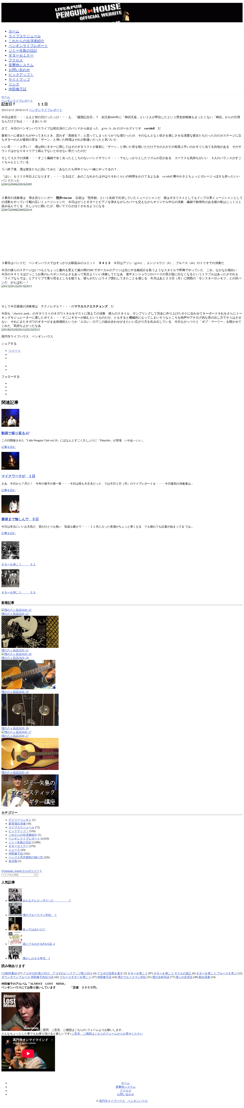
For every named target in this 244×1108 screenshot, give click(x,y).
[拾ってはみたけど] (15, 929)
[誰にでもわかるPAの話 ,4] (15, 943)
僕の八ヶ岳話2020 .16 (15, 772)
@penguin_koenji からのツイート (21, 870)
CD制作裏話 (9, 973)
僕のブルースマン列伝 (132, 977)
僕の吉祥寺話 (160, 977)
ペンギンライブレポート (28, 46)
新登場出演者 (17, 823)
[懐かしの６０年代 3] (15, 958)
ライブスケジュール (25, 36)
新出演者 (204, 977)
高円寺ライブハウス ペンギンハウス (123, 1100)
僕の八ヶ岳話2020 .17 (15, 735)
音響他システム (21, 65)
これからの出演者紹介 (26, 41)
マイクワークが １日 (18, 476)
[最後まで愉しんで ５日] (10, 511)
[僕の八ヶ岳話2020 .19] (28, 688)
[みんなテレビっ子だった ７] (15, 900)
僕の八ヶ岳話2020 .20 (15, 657)
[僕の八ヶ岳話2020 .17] (16, 732)
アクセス (16, 60)
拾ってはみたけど (34, 929)
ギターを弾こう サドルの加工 (172, 973)
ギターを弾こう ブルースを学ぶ (216, 973)
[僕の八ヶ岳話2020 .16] (30, 768)
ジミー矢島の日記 (23, 50)
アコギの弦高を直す (110, 973)
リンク (14, 84)
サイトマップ (19, 79)
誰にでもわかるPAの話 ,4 (39, 943)
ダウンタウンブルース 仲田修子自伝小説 (27, 977)
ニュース (14, 849)
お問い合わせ (19, 70)
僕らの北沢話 (184, 977)
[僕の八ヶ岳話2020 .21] (30, 646)
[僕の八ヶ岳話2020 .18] (30, 724)
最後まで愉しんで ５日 (20, 519)
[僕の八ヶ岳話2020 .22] (16, 609)
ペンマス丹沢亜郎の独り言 (26, 857)
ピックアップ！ (21, 75)
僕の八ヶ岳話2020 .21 (15, 650)
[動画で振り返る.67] (10, 425)
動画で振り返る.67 (15, 433)
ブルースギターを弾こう (75, 977)
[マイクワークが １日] (10, 468)
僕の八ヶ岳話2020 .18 (15, 728)
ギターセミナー (21, 55)
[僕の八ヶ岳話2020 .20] (16, 654)
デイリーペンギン (20, 819)
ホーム (14, 31)
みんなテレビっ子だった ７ (47, 900)
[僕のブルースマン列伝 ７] (15, 914)
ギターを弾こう (138, 973)
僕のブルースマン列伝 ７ (40, 914)
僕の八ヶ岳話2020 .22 (15, 613)
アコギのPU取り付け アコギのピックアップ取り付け (58, 973)
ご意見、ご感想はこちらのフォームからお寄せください (107, 1033)
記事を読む (8, 447)
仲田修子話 (17, 89)
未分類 (13, 861)
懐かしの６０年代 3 (36, 958)
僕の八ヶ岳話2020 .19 (15, 691)
